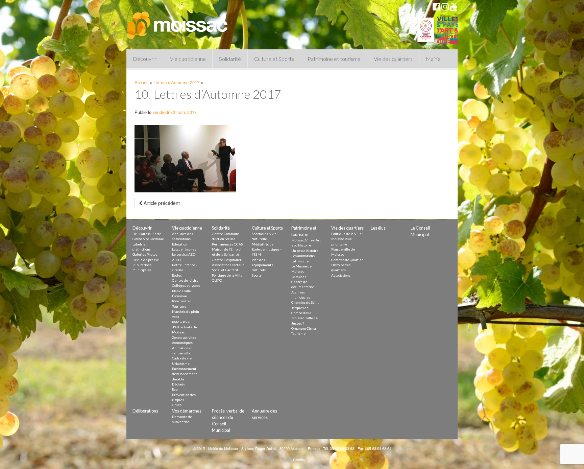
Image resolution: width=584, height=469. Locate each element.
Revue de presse (145, 260)
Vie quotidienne (188, 58)
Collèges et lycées (186, 285)
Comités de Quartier (347, 260)
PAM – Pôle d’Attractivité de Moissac (184, 327)
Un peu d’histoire (304, 251)
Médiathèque (262, 244)
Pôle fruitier (181, 301)
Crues (176, 405)
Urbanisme (181, 363)
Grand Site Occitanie (148, 239)
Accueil (141, 82)
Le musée (299, 277)
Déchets (178, 384)
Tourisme (179, 306)
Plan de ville (181, 291)
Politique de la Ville (227, 275)
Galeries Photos (144, 254)
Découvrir (144, 58)
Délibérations (145, 411)
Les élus (378, 228)
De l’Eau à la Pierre (146, 234)
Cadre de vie (182, 358)
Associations (340, 275)
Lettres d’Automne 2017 (176, 82)
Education (179, 244)
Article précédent (161, 203)
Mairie (433, 58)
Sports (257, 275)
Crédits (299, 459)
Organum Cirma (303, 328)
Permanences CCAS (227, 244)
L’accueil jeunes (184, 249)
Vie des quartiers (393, 58)
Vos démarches (186, 411)
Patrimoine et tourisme (334, 58)
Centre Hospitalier (226, 260)
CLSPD (217, 280)
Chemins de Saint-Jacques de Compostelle (305, 307)
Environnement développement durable (184, 374)
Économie (179, 296)
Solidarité (230, 58)
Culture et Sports (274, 58)
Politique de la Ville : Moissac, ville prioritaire (347, 239)
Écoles (177, 275)
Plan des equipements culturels (262, 265)
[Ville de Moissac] (177, 22)
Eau (175, 389)
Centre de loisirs (185, 280)
